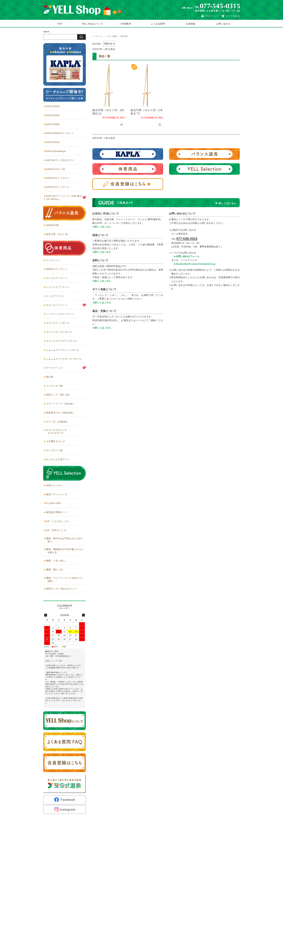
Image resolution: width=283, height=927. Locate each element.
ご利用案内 (125, 23)
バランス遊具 (111, 36)
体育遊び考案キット (56, 512)
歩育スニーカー (54, 485)
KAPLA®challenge (56, 151)
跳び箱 (49, 376)
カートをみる (233, 16)
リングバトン (53, 260)
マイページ (211, 16)
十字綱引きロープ (55, 441)
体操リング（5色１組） (58, 394)
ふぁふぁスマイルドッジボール (62, 350)
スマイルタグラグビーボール (61, 341)
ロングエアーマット (56, 278)
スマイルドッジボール (58, 323)
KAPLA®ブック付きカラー (60, 160)
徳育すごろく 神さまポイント (61, 588)
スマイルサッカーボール (59, 332)
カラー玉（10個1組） (57, 421)
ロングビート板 (54, 450)
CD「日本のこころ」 (57, 530)
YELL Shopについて (92, 23)
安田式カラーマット (56, 269)
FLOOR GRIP (53, 503)
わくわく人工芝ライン (58, 459)
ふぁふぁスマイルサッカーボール (63, 358)
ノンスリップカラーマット (60, 314)
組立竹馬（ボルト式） (58, 234)
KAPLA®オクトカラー (57, 178)
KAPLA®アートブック (57, 187)
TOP (59, 23)
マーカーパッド (54, 367)
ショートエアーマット (58, 287)
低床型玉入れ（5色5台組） (60, 412)
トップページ (97, 36)
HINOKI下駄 (52, 225)
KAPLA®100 (52, 106)
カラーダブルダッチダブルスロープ (56, 431)
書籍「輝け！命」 (55, 569)
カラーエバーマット (56, 305)
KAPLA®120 (52, 142)
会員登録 (190, 23)
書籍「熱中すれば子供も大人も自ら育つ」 (64, 540)
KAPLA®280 (52, 124)
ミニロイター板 (54, 385)
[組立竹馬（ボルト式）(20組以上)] (108, 85)
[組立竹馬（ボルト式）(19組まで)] (147, 85)
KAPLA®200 (52, 115)
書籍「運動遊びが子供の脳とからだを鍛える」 (64, 551)
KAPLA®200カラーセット (60, 133)
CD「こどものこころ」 (58, 521)
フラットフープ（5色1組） (60, 403)
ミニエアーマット (55, 296)
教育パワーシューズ (56, 494)
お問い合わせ (223, 23)
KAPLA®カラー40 (55, 169)
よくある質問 (158, 23)
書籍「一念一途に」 (56, 560)
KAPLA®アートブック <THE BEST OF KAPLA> (63, 197)
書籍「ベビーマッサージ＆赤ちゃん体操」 (64, 579)
